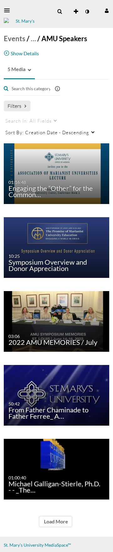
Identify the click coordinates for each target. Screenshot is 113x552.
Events (14, 38)
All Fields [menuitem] (28, 121)
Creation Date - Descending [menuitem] (47, 132)
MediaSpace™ (58, 545)
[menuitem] (59, 11)
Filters (14, 106)
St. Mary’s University (24, 545)
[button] (9, 10)
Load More (55, 521)
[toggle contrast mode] (87, 11)
